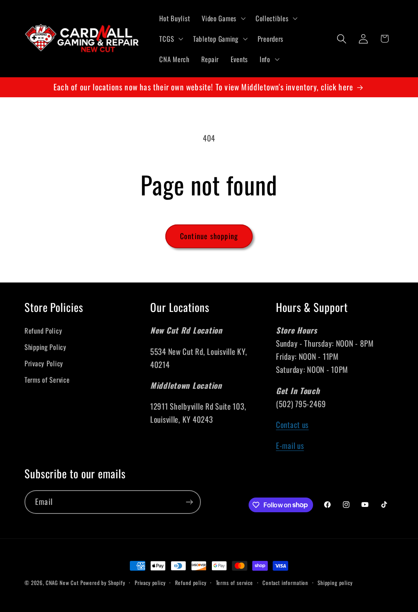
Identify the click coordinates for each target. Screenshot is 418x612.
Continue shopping (209, 236)
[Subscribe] (189, 502)
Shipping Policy (45, 347)
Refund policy (191, 582)
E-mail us (290, 445)
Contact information (285, 582)
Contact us (292, 424)
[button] (223, 18)
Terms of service (234, 582)
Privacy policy (150, 582)
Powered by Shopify (102, 582)
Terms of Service (47, 379)
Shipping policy (335, 582)
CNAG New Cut (62, 582)
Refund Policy (43, 330)
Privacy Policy (43, 363)
